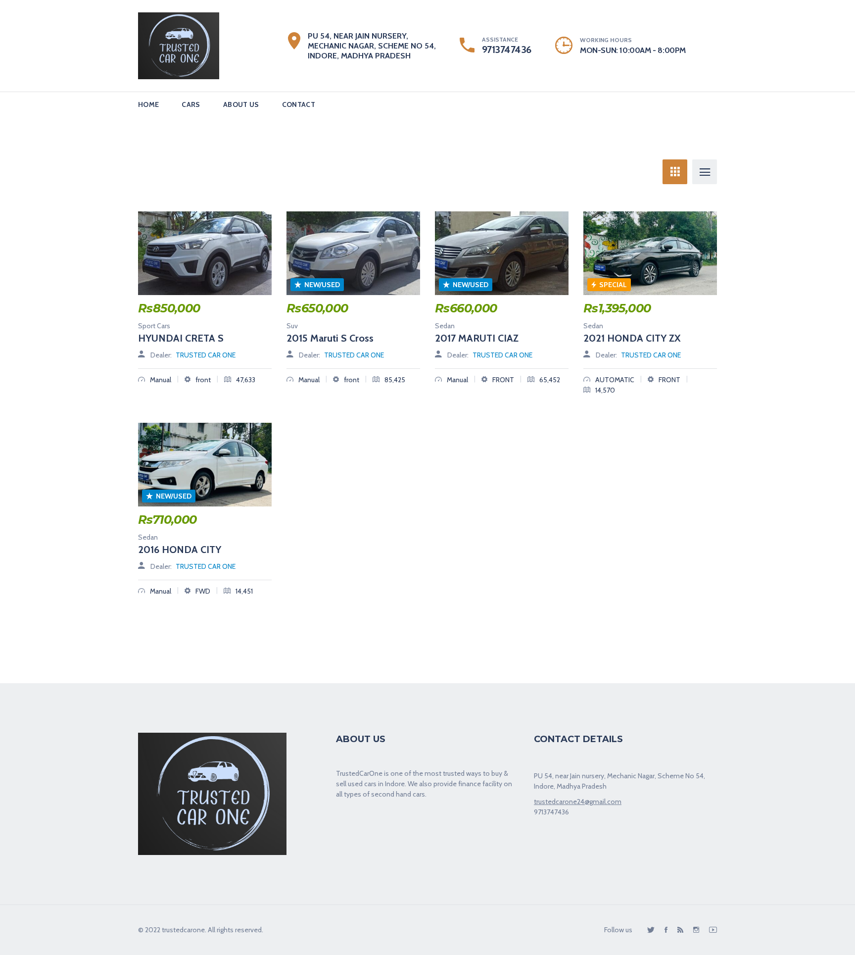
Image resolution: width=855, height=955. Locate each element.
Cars (191, 104)
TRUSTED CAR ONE (206, 355)
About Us (241, 104)
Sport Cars (154, 325)
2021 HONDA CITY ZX (632, 338)
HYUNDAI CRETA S (181, 338)
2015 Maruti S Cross (330, 338)
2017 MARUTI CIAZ (477, 338)
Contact (298, 104)
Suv (292, 325)
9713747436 (506, 49)
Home (148, 104)
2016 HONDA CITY (179, 549)
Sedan (445, 325)
